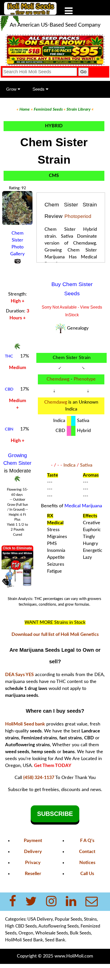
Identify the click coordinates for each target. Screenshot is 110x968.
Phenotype (85, 379)
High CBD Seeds (21, 926)
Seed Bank (55, 940)
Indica (69, 465)
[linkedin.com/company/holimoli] (74, 902)
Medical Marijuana (83, 506)
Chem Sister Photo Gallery (17, 243)
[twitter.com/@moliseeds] (34, 902)
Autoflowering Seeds (58, 926)
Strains (90, 919)
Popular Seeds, (69, 919)
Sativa (86, 465)
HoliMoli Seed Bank (24, 940)
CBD (9, 389)
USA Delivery (40, 919)
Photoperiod (77, 216)
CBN (9, 429)
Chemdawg (58, 379)
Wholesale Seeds (51, 933)
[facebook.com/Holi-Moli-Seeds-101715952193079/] (15, 902)
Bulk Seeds (80, 933)
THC (9, 356)
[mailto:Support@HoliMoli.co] (93, 902)
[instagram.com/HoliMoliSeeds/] (54, 902)
